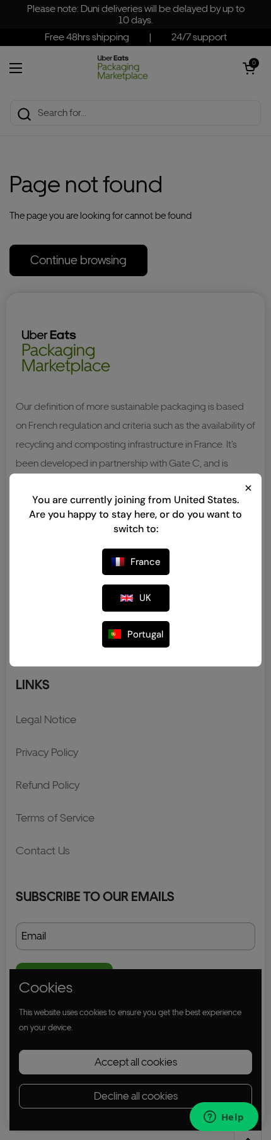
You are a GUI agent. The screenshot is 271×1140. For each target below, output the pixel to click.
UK (145, 597)
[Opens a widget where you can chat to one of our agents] (223, 1118)
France (145, 561)
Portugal (145, 634)
